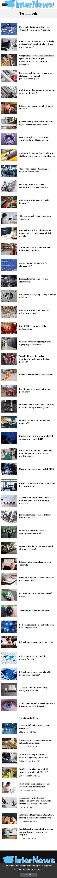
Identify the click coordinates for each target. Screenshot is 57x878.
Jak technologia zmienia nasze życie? (36, 642)
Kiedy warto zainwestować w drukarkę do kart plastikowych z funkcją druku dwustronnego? (36, 44)
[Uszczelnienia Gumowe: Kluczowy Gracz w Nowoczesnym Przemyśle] (9, 29)
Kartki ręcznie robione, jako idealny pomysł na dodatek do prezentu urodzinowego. (35, 453)
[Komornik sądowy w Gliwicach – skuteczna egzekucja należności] (9, 757)
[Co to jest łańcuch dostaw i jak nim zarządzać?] (9, 728)
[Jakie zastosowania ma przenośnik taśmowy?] (9, 202)
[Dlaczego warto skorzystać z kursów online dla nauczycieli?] (9, 743)
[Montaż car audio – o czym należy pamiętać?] (9, 422)
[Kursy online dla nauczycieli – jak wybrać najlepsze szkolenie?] (9, 787)
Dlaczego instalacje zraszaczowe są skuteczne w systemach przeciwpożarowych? (35, 76)
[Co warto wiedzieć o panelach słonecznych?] (9, 265)
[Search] (52, 4)
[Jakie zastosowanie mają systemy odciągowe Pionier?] (9, 312)
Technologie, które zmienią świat (34, 610)
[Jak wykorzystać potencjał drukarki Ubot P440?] (9, 517)
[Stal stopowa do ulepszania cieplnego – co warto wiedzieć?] (9, 92)
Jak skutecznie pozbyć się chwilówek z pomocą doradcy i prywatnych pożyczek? (36, 832)
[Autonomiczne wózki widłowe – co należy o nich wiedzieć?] (9, 249)
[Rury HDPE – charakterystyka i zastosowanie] (9, 328)
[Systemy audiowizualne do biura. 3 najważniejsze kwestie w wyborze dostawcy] (9, 501)
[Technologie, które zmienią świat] (9, 611)
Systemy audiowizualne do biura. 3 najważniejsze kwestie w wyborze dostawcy (35, 500)
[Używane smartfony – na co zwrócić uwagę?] (9, 595)
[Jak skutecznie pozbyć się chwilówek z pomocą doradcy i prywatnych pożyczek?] (9, 833)
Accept (28, 874)
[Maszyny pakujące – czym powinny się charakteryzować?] (9, 548)
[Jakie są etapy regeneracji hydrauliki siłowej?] (9, 108)
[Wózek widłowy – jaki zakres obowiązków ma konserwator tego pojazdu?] (9, 359)
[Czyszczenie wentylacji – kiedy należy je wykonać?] (9, 296)
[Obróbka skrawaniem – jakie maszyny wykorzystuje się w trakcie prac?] (9, 406)
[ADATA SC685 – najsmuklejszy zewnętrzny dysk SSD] (9, 689)
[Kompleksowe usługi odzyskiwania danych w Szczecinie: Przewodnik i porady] (9, 233)
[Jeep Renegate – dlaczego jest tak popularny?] (9, 391)
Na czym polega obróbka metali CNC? (36, 469)
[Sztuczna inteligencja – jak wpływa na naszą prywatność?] (9, 627)
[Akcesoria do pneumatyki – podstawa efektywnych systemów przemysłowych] (9, 155)
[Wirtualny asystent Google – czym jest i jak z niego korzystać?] (9, 579)
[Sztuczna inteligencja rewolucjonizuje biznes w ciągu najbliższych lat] (9, 705)
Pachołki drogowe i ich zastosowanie (36, 374)
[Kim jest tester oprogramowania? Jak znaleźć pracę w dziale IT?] (9, 438)
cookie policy (37, 869)
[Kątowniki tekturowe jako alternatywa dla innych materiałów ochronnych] (9, 818)
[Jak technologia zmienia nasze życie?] (9, 642)
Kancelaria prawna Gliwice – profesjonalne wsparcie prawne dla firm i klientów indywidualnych (35, 801)
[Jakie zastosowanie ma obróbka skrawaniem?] (9, 281)
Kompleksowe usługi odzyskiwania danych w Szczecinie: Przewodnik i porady (35, 233)
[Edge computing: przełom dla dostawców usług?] (9, 658)
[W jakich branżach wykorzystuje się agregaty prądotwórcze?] (9, 343)
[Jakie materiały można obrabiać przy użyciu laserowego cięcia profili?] (9, 123)
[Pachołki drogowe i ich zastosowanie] (9, 375)
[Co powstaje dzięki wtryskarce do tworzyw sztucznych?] (9, 171)
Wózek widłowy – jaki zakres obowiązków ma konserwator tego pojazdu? (35, 359)
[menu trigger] (6, 4)
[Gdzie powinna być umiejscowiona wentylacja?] (9, 218)
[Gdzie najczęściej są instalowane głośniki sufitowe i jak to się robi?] (9, 139)
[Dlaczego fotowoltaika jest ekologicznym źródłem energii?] (9, 186)
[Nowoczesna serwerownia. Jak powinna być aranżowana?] (9, 485)
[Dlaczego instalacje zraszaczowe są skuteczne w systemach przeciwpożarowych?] (9, 76)
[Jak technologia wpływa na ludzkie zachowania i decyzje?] (9, 674)
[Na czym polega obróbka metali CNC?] (9, 469)
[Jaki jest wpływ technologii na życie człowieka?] (9, 564)
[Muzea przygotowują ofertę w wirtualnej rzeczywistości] (9, 532)
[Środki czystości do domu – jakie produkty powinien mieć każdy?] (9, 772)
